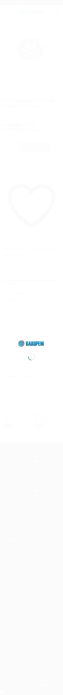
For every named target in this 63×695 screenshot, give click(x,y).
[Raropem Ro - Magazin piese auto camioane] (31, 343)
